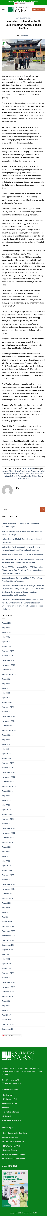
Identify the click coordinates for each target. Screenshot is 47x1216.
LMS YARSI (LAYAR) (11, 1146)
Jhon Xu (22, 474)
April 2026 (6, 641)
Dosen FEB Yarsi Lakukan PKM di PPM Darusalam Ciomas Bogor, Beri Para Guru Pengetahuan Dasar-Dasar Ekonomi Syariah (23, 570)
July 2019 (6, 1005)
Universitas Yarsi (23, 479)
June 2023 (6, 800)
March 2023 (7, 814)
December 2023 (8, 772)
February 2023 (8, 819)
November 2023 (8, 777)
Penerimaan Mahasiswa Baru (15, 1133)
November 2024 (8, 721)
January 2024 (7, 767)
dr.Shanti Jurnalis (24, 471)
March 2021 (7, 921)
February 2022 (8, 875)
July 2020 (6, 954)
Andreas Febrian (8, 471)
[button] (3, 9)
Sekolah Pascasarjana (12, 1120)
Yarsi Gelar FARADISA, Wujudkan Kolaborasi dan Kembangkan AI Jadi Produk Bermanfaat (22, 560)
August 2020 (7, 949)
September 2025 (9, 674)
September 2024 (9, 730)
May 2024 (6, 749)
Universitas (26, 18)
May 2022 (6, 861)
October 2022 (7, 837)
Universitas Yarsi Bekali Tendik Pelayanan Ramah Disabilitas (22, 540)
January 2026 (7, 655)
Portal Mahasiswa (10, 1137)
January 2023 (7, 823)
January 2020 (7, 977)
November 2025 (8, 665)
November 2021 (8, 889)
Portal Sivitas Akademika (13, 1141)
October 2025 (7, 669)
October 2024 (7, 725)
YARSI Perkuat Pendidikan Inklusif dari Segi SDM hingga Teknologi (22, 533)
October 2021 (7, 893)
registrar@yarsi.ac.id (12, 1083)
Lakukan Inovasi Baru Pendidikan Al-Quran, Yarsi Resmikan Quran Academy (22, 579)
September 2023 (9, 786)
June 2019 (6, 1010)
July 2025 (6, 683)
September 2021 (9, 898)
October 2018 (7, 1024)
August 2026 (7, 623)
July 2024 (6, 739)
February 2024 (8, 763)
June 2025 (6, 688)
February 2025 (8, 707)
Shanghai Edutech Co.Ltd (33, 476)
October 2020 (7, 940)
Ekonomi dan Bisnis (11, 1103)
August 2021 (7, 903)
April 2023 (6, 809)
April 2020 (6, 963)
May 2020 (6, 959)
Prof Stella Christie (32, 474)
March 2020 (7, 968)
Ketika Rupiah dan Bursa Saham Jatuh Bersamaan (22, 554)
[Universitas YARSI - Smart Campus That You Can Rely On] (18, 9)
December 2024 (8, 716)
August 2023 (7, 791)
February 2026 (8, 651)
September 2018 (9, 1029)
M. (32, 35)
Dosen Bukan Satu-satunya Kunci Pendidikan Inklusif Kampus (20, 525)
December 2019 (8, 982)
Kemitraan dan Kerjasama (14, 1158)
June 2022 (6, 856)
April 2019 (6, 1015)
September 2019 (9, 996)
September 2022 (9, 842)
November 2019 (8, 987)
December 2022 (8, 828)
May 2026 (6, 637)
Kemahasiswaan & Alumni (14, 1154)
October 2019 (7, 991)
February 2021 (8, 926)
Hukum (6, 1107)
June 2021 (6, 912)
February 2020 (8, 973)
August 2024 (7, 735)
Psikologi (7, 1116)
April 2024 (6, 753)
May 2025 (6, 693)
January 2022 (7, 879)
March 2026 (7, 646)
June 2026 (6, 632)
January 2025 (7, 711)
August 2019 (7, 1001)
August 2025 (7, 679)
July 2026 (6, 627)
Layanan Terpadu (10, 1150)
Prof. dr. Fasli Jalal (18, 476)
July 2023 (6, 795)
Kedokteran (8, 1095)
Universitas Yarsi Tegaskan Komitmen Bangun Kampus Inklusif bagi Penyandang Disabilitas (21, 548)
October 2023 (7, 781)
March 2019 (7, 1019)
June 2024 (6, 744)
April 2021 (6, 917)
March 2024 (7, 758)
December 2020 (8, 931)
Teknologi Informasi (11, 1112)
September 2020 (9, 945)
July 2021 (6, 907)
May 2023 (6, 805)
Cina (16, 471)
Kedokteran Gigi (10, 1099)
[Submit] (42, 509)
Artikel (19, 18)
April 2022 (6, 865)
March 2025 (7, 702)
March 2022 (7, 870)
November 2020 (8, 935)
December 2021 (8, 884)
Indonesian (21, 4)
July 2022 (6, 851)
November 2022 (8, 833)
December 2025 (8, 660)
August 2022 (7, 847)
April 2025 (6, 697)
